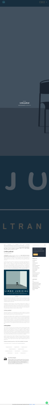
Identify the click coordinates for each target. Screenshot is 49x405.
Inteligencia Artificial (34, 275)
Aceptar (34, 404)
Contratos (33, 261)
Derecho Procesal (34, 270)
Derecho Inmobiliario (34, 269)
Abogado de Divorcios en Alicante (36, 284)
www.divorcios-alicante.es (21, 343)
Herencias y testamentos (35, 274)
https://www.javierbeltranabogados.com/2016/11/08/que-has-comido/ (18, 268)
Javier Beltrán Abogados (21, 105)
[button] (47, 403)
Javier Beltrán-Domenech (35, 282)
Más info (30, 404)
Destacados (24, 101)
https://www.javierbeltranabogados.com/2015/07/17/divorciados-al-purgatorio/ (14, 245)
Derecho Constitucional (35, 266)
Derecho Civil (34, 264)
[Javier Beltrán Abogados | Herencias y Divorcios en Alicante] (3, 2)
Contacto (33, 289)
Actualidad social (34, 260)
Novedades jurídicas (34, 276)
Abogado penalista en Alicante (36, 287)
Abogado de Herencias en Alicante (36, 283)
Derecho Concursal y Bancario (36, 265)
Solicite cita (35, 254)
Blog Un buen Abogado (35, 288)
